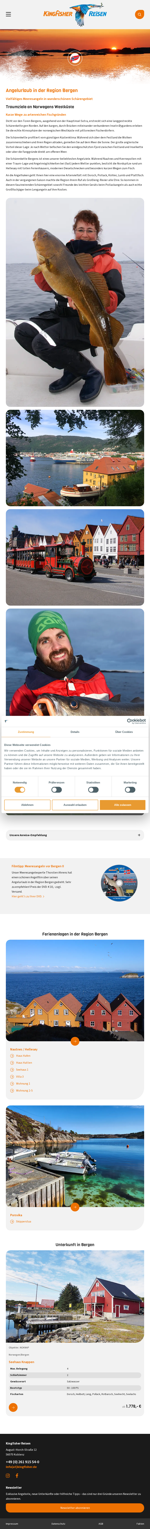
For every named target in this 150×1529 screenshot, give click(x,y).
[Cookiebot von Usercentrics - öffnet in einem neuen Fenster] (130, 721)
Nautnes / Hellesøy (24, 1049)
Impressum (12, 1524)
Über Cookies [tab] (124, 731)
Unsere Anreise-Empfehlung (28, 835)
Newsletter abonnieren (75, 1508)
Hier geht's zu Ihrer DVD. (27, 896)
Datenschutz (58, 1524)
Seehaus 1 (22, 1070)
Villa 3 (20, 1077)
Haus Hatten (24, 1063)
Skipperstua (23, 1221)
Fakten (140, 1524)
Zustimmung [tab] (26, 731)
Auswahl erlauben (75, 804)
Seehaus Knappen (21, 1362)
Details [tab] (75, 731)
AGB (101, 1524)
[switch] (56, 790)
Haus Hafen (23, 1056)
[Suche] (139, 14)
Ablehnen (27, 804)
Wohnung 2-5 (24, 1091)
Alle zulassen (122, 804)
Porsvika (16, 1215)
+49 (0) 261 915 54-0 (22, 1462)
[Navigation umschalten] (8, 14)
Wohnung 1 (23, 1084)
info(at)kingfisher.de (21, 1467)
